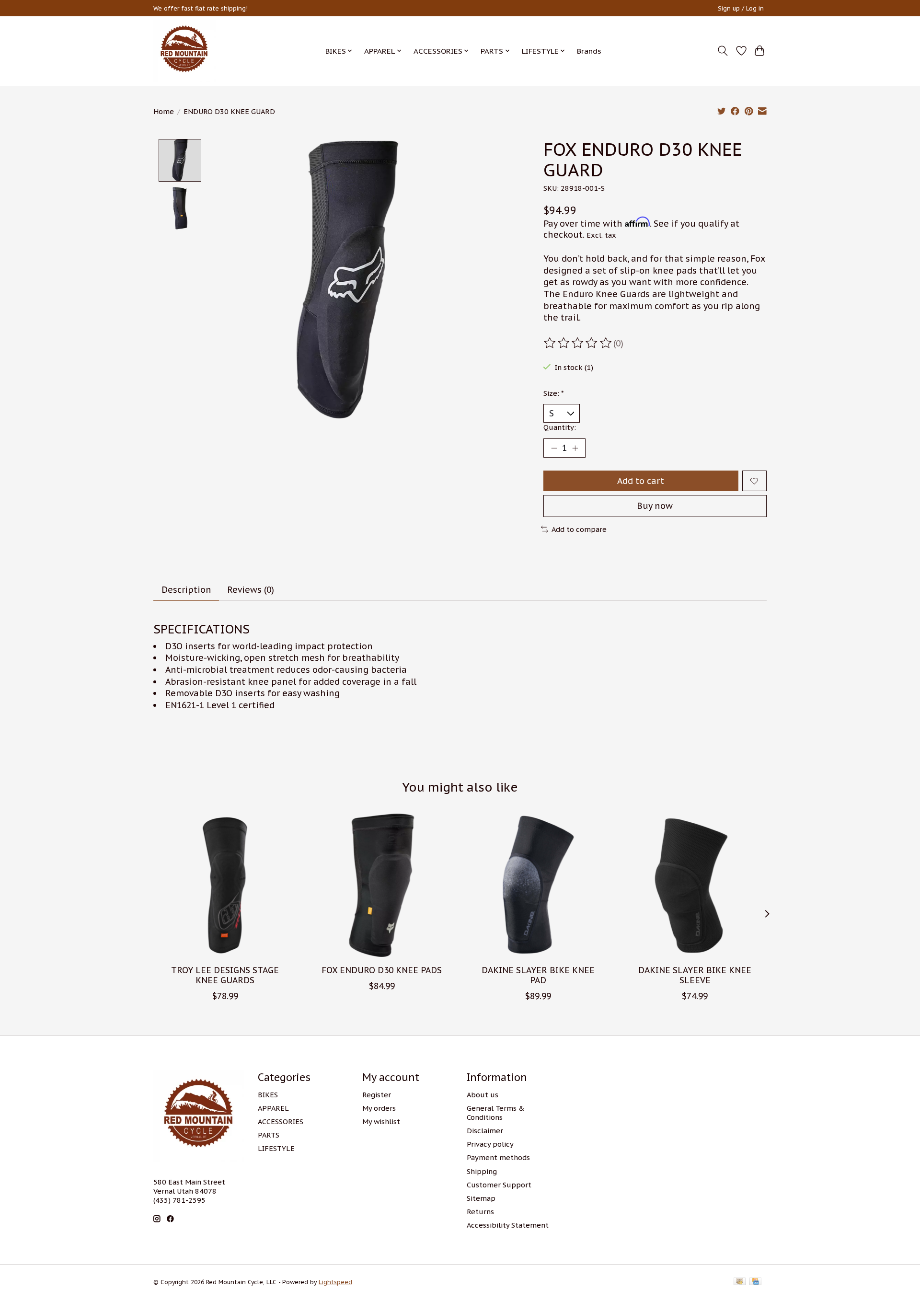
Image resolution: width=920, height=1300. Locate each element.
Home (163, 111)
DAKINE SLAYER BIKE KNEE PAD (538, 974)
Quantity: (559, 427)
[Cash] (740, 1282)
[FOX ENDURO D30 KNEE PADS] (381, 885)
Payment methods (498, 1157)
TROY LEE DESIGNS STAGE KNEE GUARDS (225, 974)
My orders (379, 1108)
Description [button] (186, 589)
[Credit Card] (755, 1282)
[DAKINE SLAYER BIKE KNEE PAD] (538, 885)
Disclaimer (485, 1130)
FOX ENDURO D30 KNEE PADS (382, 969)
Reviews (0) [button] (250, 589)
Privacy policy (490, 1144)
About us (482, 1094)
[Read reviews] (578, 343)
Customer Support (499, 1184)
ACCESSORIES (280, 1121)
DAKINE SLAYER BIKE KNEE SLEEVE (694, 974)
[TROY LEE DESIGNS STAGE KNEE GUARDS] (225, 885)
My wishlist (381, 1121)
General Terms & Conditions (496, 1113)
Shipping (482, 1171)
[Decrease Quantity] (554, 448)
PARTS (268, 1134)
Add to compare (579, 529)
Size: (553, 393)
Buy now (655, 505)
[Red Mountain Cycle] (184, 51)
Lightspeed (335, 1282)
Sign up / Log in (741, 8)
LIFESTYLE (276, 1148)
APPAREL (273, 1108)
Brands (589, 51)
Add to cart (640, 480)
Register (376, 1094)
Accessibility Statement (508, 1225)
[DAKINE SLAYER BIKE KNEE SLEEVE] (695, 885)
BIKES (268, 1094)
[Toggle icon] (723, 50)
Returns (480, 1211)
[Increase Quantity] (575, 448)
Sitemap (481, 1198)
